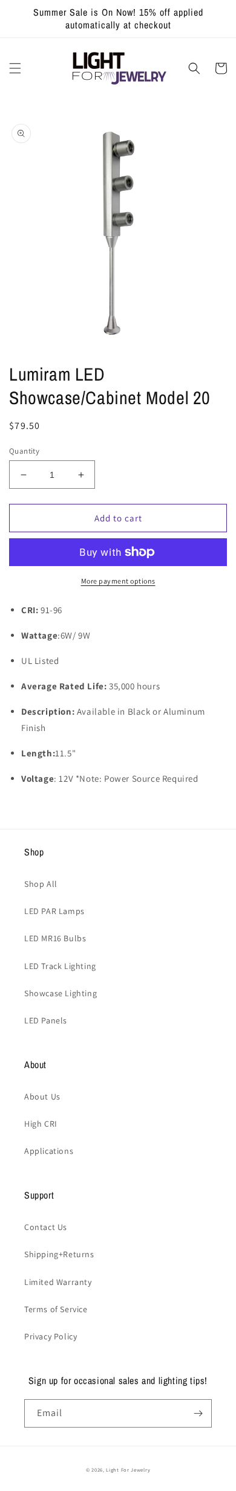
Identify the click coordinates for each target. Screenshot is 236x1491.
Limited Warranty (58, 1282)
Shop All (40, 883)
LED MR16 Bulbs (55, 938)
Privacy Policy (50, 1336)
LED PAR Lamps (54, 911)
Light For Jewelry (128, 1469)
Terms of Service (56, 1309)
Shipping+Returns (59, 1254)
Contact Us (45, 1227)
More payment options (118, 580)
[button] (15, 68)
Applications (48, 1150)
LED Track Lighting (60, 966)
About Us (42, 1096)
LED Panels (45, 1020)
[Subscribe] (198, 1413)
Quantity (24, 451)
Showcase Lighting (60, 993)
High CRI (40, 1123)
